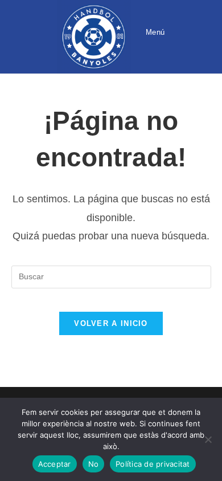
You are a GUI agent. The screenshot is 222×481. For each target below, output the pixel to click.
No (93, 463)
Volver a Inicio (111, 323)
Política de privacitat (153, 463)
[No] (207, 439)
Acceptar (54, 463)
